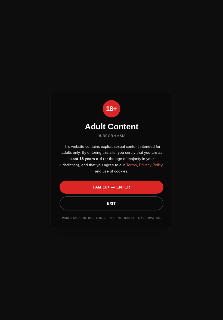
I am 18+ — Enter (111, 187)
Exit (111, 203)
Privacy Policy (150, 165)
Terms (131, 165)
